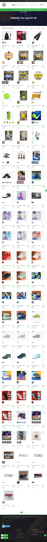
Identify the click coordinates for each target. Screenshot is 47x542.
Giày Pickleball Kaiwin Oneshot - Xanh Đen (6, 286)
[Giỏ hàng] (40, 5)
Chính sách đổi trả (19, 531)
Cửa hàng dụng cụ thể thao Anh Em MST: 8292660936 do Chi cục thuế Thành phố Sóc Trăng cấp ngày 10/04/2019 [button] (20, 516)
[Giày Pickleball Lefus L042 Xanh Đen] (21, 315)
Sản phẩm (43, 5)
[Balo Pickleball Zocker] (21, 35)
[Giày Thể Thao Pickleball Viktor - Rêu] (36, 395)
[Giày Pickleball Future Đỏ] (36, 195)
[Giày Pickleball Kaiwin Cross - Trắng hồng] (36, 215)
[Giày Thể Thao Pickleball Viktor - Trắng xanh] (6, 415)
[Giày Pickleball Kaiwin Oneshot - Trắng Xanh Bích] (36, 255)
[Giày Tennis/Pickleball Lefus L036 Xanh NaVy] (36, 375)
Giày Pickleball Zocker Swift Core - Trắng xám (21, 346)
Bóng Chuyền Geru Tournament (6, 85)
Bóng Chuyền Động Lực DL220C (35, 66)
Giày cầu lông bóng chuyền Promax (6, 186)
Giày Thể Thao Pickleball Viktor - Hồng (21, 406)
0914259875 (15, 5)
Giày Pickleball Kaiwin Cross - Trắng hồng (36, 226)
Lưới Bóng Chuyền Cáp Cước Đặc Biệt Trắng (6, 466)
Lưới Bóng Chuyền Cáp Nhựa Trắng (36, 466)
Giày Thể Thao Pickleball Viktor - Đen (6, 406)
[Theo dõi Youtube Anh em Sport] (40, 532)
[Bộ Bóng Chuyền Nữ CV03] (36, 135)
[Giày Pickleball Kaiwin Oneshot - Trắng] (21, 255)
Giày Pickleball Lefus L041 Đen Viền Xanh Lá (36, 286)
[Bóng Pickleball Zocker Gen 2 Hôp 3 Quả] (23, 135)
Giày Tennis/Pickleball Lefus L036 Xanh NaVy (36, 386)
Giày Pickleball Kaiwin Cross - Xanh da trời (6, 246)
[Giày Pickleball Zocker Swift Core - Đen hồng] (36, 315)
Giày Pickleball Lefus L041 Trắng (6, 306)
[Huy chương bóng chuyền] (36, 415)
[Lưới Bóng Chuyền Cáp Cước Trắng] (23, 455)
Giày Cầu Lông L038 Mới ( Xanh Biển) (21, 186)
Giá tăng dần (38, 28)
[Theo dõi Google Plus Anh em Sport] (36, 532)
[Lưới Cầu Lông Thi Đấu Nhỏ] (8, 495)
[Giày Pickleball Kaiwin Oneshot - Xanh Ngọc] (21, 275)
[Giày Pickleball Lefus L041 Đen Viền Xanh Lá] (36, 275)
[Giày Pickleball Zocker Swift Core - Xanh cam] (36, 335)
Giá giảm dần (43, 28)
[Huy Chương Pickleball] (36, 435)
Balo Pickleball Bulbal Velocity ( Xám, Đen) (6, 46)
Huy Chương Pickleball (35, 445)
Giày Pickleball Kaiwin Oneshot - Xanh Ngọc (21, 286)
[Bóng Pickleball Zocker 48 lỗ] (23, 115)
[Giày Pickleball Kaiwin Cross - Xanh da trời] (6, 235)
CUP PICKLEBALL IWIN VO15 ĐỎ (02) (21, 166)
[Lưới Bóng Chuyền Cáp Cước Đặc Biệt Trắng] (8, 455)
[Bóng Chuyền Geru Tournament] (8, 75)
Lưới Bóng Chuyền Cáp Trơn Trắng (6, 486)
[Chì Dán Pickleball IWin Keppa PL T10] (6, 155)
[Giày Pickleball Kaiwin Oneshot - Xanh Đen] (6, 275)
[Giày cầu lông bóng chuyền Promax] (6, 175)
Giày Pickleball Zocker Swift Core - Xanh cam (36, 346)
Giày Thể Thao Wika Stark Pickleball (20, 426)
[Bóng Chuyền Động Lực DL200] (23, 55)
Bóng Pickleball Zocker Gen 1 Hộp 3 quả (6, 146)
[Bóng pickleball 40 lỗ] (6, 95)
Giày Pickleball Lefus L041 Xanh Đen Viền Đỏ (21, 306)
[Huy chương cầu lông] (6, 435)
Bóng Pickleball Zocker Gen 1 (36, 125)
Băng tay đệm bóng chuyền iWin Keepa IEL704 (36, 46)
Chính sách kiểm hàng (20, 534)
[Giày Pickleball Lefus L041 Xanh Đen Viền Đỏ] (21, 295)
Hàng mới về (27, 28)
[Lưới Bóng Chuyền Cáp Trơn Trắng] (8, 475)
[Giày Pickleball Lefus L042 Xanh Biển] (36, 295)
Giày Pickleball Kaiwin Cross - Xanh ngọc (21, 246)
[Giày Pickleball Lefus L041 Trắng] (6, 295)
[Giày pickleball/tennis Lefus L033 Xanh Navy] (21, 355)
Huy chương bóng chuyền (35, 425)
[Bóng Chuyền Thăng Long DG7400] (38, 75)
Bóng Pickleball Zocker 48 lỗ (21, 125)
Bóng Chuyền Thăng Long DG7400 (35, 86)
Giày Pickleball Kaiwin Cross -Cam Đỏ (36, 246)
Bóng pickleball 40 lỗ (5, 105)
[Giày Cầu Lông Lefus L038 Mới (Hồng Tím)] (21, 195)
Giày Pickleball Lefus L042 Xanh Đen (21, 326)
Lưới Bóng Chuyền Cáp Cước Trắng (21, 466)
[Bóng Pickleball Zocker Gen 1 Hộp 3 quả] (8, 135)
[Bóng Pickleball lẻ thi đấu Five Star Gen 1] (23, 95)
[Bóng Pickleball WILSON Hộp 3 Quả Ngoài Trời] (8, 115)
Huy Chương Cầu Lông (20, 445)
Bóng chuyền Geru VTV (20, 85)
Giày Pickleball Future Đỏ (35, 205)
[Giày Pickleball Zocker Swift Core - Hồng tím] (6, 335)
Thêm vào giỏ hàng (13, 46)
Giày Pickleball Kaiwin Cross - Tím (6, 226)
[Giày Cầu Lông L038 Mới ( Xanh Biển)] (21, 175)
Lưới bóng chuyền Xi (20, 485)
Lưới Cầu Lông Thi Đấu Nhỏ (6, 505)
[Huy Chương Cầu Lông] (21, 435)
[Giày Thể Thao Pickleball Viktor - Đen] (6, 395)
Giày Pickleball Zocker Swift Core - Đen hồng (36, 326)
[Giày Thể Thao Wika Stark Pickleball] (21, 415)
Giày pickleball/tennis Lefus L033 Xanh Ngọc (36, 366)
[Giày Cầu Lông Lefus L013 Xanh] (36, 175)
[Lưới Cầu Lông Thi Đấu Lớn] (38, 475)
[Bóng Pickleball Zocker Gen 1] (36, 115)
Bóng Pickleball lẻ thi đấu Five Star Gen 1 (21, 106)
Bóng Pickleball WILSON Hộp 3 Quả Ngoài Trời (6, 126)
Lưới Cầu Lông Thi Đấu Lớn (36, 485)
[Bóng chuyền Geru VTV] (23, 75)
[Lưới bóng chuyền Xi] (23, 475)
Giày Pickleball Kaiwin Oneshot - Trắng (21, 266)
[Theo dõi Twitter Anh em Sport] (34, 532)
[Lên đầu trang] (45, 535)
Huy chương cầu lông (5, 445)
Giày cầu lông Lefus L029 (5, 205)
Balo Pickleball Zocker (20, 45)
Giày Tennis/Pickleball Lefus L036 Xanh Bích (21, 386)
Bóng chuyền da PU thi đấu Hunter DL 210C (6, 66)
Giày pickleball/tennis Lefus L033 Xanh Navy (21, 366)
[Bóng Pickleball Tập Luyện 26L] (36, 95)
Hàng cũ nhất (32, 28)
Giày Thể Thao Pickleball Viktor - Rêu (36, 406)
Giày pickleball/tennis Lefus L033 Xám (6, 366)
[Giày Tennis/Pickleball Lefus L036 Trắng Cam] (6, 375)
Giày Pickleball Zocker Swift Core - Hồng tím (6, 346)
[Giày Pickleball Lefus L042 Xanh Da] (6, 315)
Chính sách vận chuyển (20, 537)
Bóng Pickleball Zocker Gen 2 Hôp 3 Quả (21, 146)
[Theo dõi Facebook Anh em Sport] (32, 532)
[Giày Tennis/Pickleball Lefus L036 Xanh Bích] (21, 375)
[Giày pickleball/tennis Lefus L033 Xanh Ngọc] (36, 355)
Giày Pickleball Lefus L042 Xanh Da (6, 326)
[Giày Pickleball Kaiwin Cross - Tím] (6, 215)
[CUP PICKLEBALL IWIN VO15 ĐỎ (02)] (21, 155)
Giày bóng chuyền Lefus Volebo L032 (36, 166)
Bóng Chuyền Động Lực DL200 (21, 65)
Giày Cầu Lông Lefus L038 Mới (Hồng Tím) (21, 206)
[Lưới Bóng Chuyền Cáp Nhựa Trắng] (38, 455)
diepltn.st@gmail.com (7, 523)
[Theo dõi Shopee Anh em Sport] (43, 532)
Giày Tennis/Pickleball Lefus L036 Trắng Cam (6, 386)
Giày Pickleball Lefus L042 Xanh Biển (35, 306)
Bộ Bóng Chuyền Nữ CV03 (35, 145)
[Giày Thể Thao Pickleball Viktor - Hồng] (21, 395)
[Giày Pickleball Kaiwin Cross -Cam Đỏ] (36, 235)
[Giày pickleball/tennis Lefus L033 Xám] (6, 355)
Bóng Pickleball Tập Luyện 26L (36, 105)
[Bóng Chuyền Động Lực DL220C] (38, 55)
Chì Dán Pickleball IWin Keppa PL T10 (6, 166)
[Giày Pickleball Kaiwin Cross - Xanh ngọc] (21, 235)
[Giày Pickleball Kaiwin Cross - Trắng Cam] (21, 215)
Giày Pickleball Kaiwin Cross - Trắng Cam (21, 226)
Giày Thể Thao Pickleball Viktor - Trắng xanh (6, 426)
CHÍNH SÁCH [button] (19, 529)
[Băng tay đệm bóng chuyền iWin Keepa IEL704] (38, 35)
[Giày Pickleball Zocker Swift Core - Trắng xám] (21, 335)
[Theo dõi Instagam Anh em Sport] (38, 532)
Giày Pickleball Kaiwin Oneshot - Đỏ (6, 266)
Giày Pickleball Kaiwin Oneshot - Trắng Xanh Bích (36, 266)
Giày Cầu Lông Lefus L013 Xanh (36, 185)
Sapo (31, 540)
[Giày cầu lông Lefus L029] (6, 195)
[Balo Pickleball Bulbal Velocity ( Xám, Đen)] (6, 35)
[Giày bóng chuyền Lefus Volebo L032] (36, 155)
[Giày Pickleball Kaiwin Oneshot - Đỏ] (6, 255)
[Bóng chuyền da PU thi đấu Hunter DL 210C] (8, 55)
